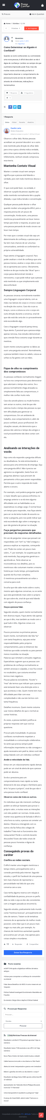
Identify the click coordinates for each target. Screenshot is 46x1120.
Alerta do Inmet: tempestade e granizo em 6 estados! (22, 1066)
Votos (7, 122)
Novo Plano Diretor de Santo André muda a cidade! (22, 1056)
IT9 (22, 1114)
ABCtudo (28, 1114)
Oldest (14, 122)
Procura (7, 14)
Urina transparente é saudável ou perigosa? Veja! (21, 1093)
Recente (22, 122)
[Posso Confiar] (23, 5)
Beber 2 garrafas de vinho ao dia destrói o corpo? (21, 1072)
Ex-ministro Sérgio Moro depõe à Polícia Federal (21, 1000)
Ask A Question (38, 14)
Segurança (21, 44)
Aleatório (30, 122)
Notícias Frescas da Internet (25, 1035)
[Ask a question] (41, 1115)
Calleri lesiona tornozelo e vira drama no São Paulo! (22, 1061)
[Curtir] (12, 37)
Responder (18, 944)
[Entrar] (42, 5)
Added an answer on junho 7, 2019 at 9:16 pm (25, 134)
